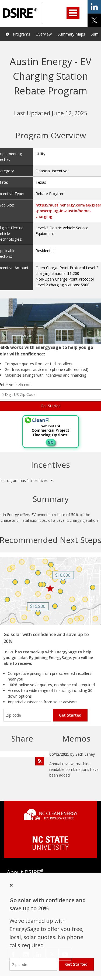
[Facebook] (13, 954)
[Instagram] (26, 954)
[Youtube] (65, 954)
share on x (94, 20)
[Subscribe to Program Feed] (39, 761)
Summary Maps (71, 34)
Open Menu (73, 13)
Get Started (70, 715)
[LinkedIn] (39, 954)
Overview (44, 34)
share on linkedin (94, 7)
